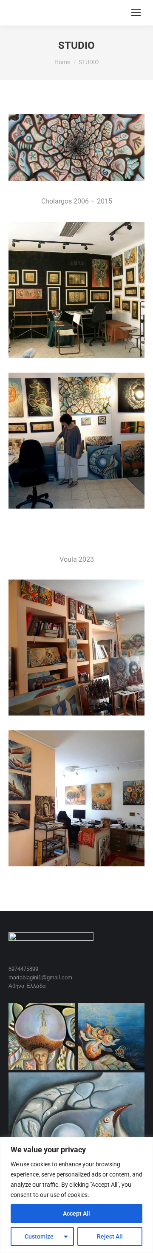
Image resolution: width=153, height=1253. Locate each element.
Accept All (76, 1213)
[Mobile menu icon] (136, 12)
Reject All (110, 1236)
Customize (39, 1236)
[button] (76, 147)
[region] (76, 1195)
